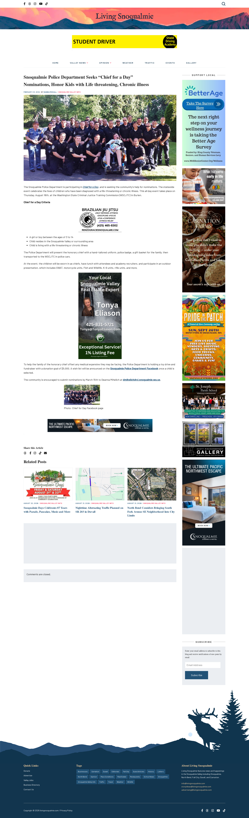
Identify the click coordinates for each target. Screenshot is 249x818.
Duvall (105, 771)
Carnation (95, 771)
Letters (161, 771)
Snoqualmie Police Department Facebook (134, 368)
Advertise (28, 775)
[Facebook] (31, 453)
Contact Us (29, 789)
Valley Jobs (28, 780)
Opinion (104, 63)
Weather (127, 63)
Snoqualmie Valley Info (69, 92)
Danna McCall (50, 92)
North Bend (82, 777)
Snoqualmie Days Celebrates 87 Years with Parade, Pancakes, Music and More (47, 510)
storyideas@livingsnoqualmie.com (196, 786)
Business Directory (32, 785)
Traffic (150, 63)
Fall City (126, 771)
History (151, 771)
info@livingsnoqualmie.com (193, 783)
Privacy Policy (66, 810)
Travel (110, 782)
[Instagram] (35, 453)
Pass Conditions (107, 777)
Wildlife (130, 782)
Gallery (191, 63)
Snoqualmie (163, 777)
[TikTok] (41, 453)
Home (55, 63)
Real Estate (121, 777)
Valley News (78, 63)
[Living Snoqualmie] (124, 17)
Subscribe (196, 675)
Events (170, 63)
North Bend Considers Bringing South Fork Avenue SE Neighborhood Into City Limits (151, 511)
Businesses (83, 771)
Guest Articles (138, 771)
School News (149, 777)
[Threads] (26, 453)
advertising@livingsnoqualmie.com (196, 790)
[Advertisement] (100, 543)
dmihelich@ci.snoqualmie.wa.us (141, 379)
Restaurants (135, 777)
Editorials (115, 771)
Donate (27, 771)
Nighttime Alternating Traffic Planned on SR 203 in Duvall (99, 510)
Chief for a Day (90, 186)
